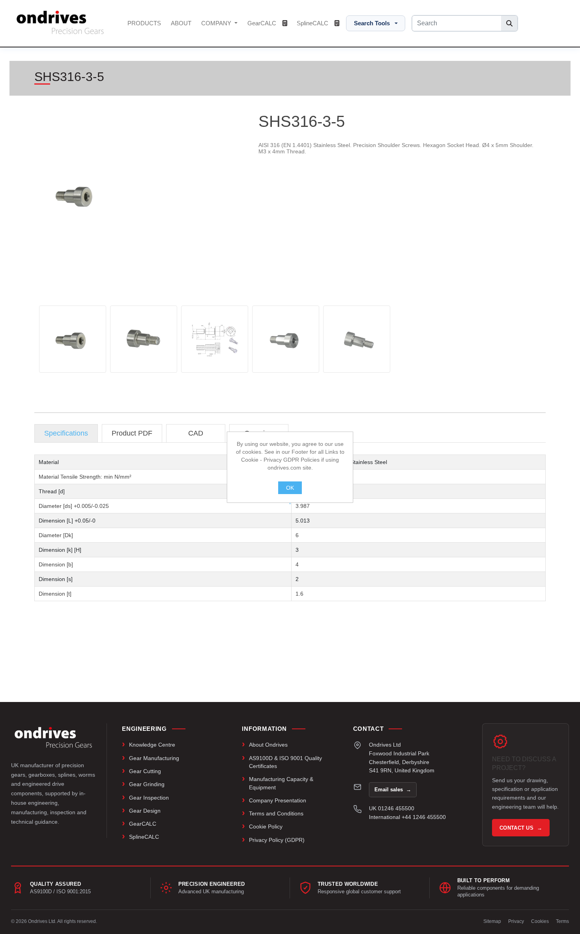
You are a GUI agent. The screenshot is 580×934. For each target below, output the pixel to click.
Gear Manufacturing (154, 758)
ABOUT (181, 23)
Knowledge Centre (152, 745)
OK (290, 488)
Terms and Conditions (276, 813)
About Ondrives (268, 745)
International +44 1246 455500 (407, 817)
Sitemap (492, 921)
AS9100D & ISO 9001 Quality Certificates (285, 762)
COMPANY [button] (217, 23)
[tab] (66, 433)
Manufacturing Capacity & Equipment (281, 783)
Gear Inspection (149, 797)
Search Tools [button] (372, 23)
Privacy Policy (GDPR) (277, 840)
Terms (562, 921)
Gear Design (145, 811)
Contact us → (521, 828)
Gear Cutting (145, 771)
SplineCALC (313, 23)
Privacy (516, 921)
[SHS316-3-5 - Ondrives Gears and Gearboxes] (72, 339)
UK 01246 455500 (391, 808)
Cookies (540, 921)
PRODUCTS (144, 23)
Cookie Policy (266, 826)
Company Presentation (277, 800)
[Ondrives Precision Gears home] (53, 737)
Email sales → (392, 789)
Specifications (66, 433)
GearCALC (262, 23)
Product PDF (132, 433)
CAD (195, 433)
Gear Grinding (147, 784)
